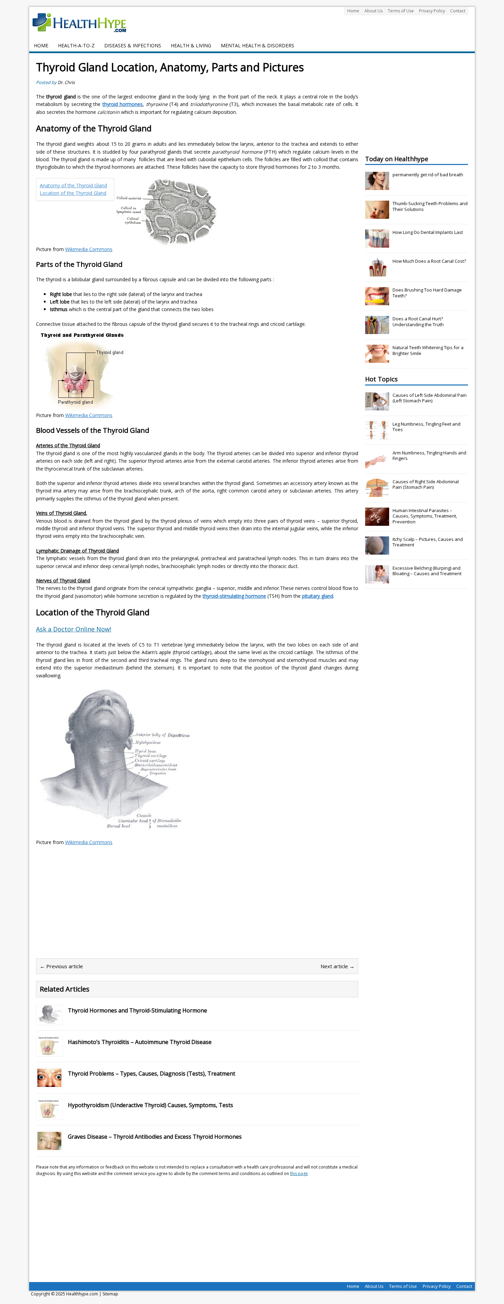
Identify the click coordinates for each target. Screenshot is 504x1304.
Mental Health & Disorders (257, 45)
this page (299, 1173)
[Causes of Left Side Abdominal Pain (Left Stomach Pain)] (377, 407)
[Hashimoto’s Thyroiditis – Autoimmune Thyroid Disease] (49, 1051)
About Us (373, 11)
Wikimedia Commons (88, 249)
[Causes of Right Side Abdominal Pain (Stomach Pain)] (377, 493)
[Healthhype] (84, 22)
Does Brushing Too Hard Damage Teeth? (427, 293)
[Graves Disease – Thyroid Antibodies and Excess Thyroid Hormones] (49, 1146)
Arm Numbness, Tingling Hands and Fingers (429, 456)
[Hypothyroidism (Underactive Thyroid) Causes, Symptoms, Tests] (49, 1114)
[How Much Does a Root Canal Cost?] (377, 273)
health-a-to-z (76, 45)
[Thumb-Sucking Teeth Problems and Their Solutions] (377, 215)
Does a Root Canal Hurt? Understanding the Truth (418, 322)
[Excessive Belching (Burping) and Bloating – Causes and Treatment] (377, 580)
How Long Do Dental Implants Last (428, 232)
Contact (457, 11)
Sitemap (110, 1294)
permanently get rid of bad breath (428, 174)
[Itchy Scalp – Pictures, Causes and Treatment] (377, 551)
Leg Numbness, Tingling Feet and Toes (426, 427)
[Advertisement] (93, 901)
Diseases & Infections (132, 45)
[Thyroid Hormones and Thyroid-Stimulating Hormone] (49, 1020)
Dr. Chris (66, 82)
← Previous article (61, 966)
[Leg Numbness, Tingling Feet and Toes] (377, 435)
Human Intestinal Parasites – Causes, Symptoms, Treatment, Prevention (425, 516)
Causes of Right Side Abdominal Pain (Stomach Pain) (426, 484)
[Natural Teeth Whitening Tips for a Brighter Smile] (377, 359)
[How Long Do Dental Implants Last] (377, 244)
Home (353, 11)
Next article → (338, 966)
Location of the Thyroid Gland (73, 193)
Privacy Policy (432, 11)
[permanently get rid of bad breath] (377, 186)
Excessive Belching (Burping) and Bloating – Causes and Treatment (427, 571)
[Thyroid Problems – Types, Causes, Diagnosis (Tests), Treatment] (49, 1083)
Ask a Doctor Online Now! (73, 629)
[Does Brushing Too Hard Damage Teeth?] (377, 301)
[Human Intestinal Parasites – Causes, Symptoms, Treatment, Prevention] (377, 522)
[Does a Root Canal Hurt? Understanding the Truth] (377, 330)
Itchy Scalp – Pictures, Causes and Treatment (428, 542)
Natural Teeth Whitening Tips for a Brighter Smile (428, 350)
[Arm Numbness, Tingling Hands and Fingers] (377, 464)
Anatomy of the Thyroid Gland (73, 185)
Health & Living (191, 45)
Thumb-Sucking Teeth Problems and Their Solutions (430, 206)
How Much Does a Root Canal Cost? (429, 261)
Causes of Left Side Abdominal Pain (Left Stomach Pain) (430, 398)
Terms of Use (401, 11)
